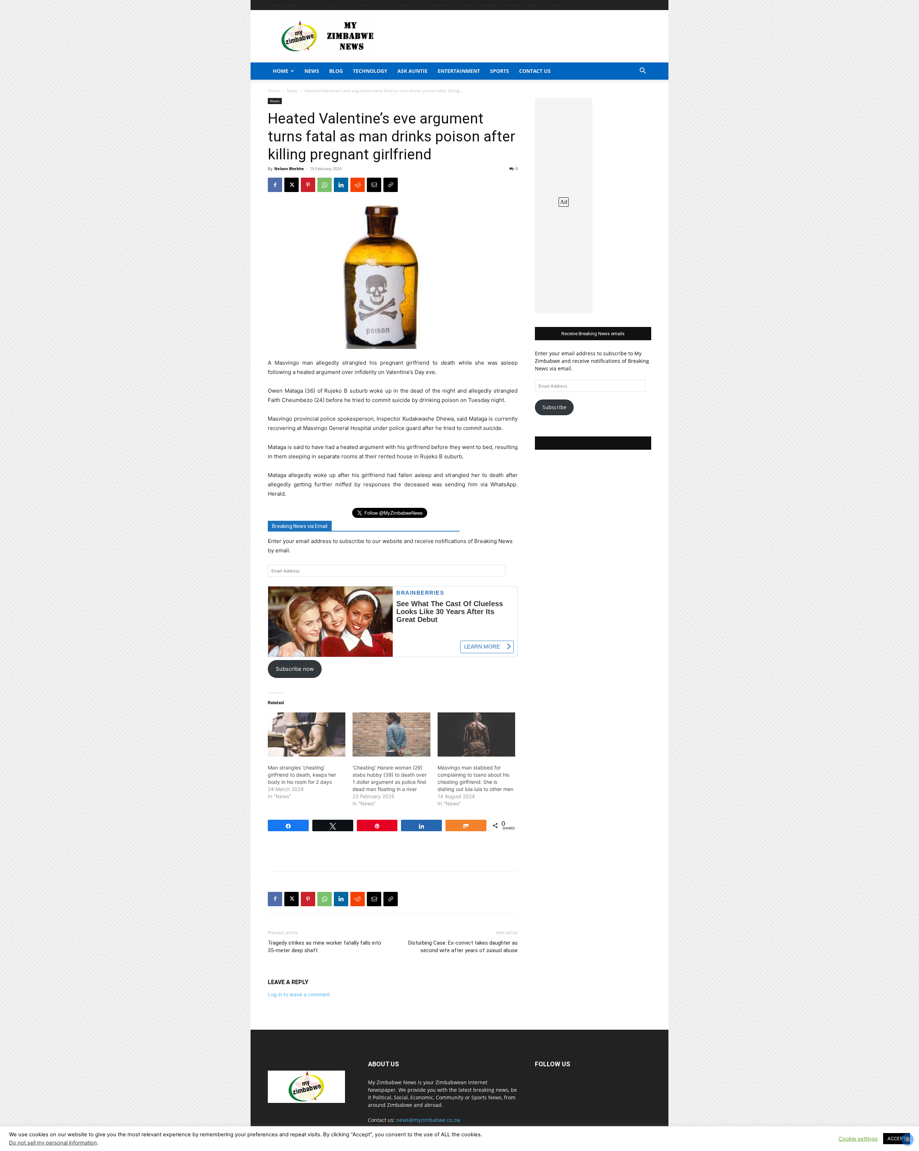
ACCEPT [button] (896, 1138)
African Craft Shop (373, 5)
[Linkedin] (341, 185)
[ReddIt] (357, 185)
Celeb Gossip (409, 5)
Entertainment (459, 70)
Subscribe (554, 407)
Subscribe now (295, 668)
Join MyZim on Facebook (593, 443)
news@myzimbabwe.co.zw (428, 1120)
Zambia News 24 (443, 5)
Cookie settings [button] (858, 1139)
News (311, 70)
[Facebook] (275, 185)
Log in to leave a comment (299, 994)
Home (280, 70)
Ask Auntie (412, 70)
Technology (370, 70)
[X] (291, 185)
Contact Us (555, 5)
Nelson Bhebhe (289, 168)
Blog (336, 70)
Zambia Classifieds (521, 5)
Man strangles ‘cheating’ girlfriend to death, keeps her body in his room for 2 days (302, 774)
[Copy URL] (390, 185)
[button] (642, 71)
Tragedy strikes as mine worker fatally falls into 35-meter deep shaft (324, 947)
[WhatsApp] (324, 185)
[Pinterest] (308, 185)
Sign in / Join (338, 5)
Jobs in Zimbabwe (481, 5)
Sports (499, 70)
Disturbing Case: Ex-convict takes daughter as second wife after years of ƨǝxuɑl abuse (463, 947)
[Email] (374, 185)
